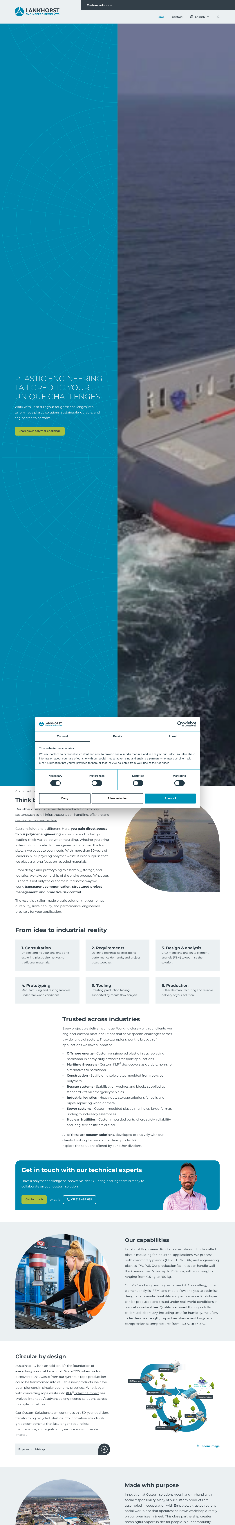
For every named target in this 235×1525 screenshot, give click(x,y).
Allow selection (118, 798)
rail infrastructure (52, 814)
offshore (96, 814)
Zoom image (211, 1446)
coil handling (78, 814)
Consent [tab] (62, 736)
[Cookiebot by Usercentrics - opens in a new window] (180, 724)
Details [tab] (117, 736)
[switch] (97, 783)
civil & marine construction (36, 820)
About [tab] (173, 736)
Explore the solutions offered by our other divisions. (102, 1146)
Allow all (170, 798)
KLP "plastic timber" (82, 1393)
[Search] (218, 17)
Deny (64, 798)
